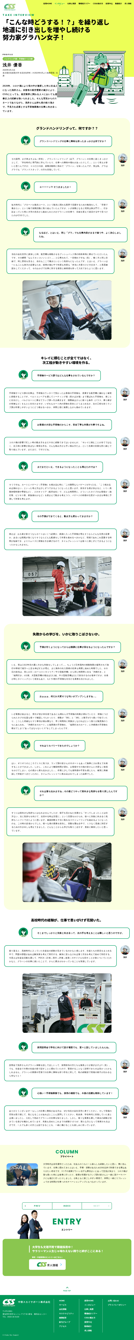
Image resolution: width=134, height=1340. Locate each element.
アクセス (62, 1326)
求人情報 (88, 1331)
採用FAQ (88, 1322)
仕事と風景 (89, 1309)
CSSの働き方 (89, 1318)
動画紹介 (88, 1326)
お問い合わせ (113, 1301)
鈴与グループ (64, 1322)
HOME (62, 1301)
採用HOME (89, 1301)
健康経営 (62, 1318)
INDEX (67, 1205)
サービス (62, 1305)
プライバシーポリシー (117, 1305)
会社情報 (62, 1309)
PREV (37, 1205)
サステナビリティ (66, 1313)
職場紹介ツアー (90, 1313)
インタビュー (89, 1305)
